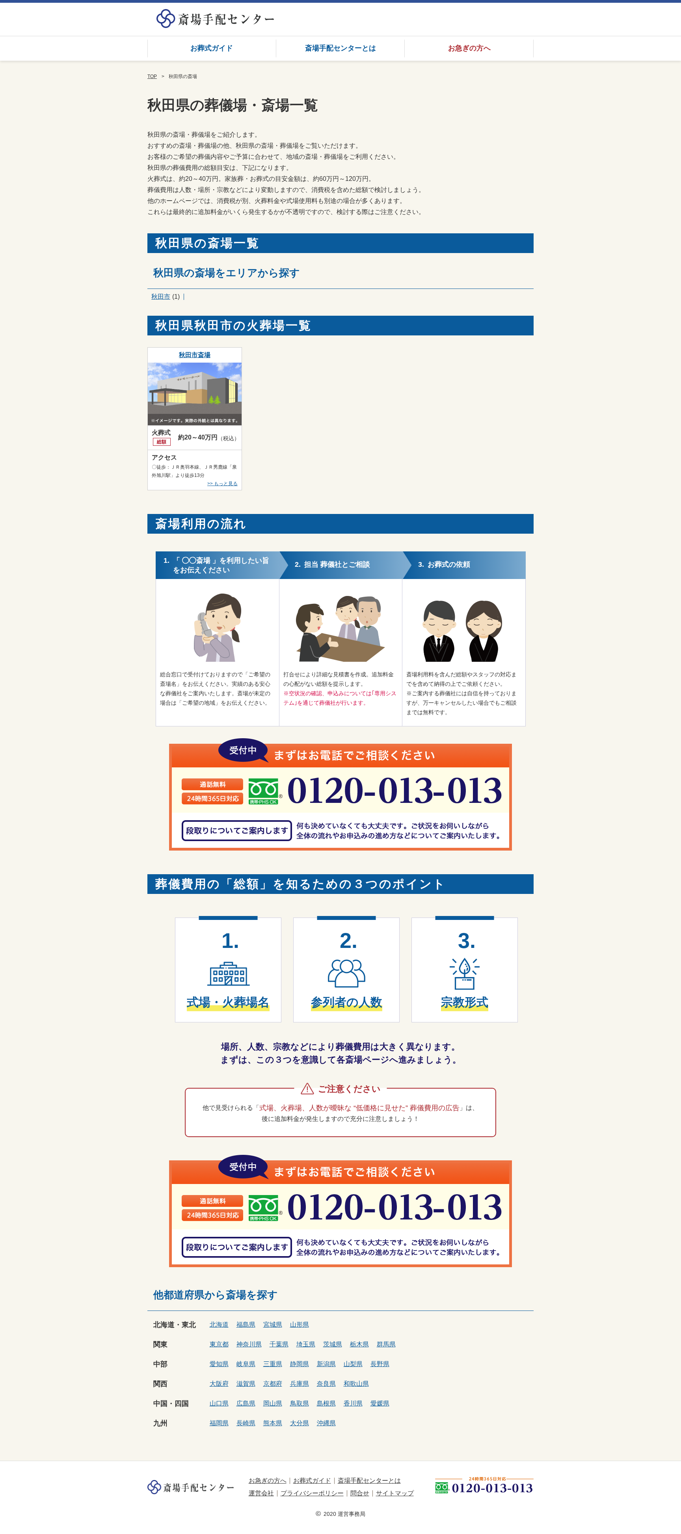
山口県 (219, 1403)
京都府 (272, 1383)
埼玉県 (305, 1344)
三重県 (272, 1364)
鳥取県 (299, 1403)
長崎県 (245, 1423)
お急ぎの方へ (469, 48)
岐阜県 (245, 1364)
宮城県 (272, 1324)
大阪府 (219, 1383)
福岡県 (219, 1423)
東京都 (219, 1344)
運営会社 (261, 1493)
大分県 (299, 1423)
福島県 (245, 1324)
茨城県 (332, 1344)
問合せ (359, 1493)
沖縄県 (326, 1423)
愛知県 (219, 1364)
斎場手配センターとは (340, 48)
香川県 (353, 1403)
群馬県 (386, 1344)
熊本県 (272, 1423)
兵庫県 (299, 1383)
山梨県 (353, 1364)
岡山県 (272, 1403)
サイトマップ (395, 1493)
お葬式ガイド (211, 48)
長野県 (379, 1364)
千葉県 (279, 1344)
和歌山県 (356, 1383)
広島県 (245, 1403)
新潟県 (326, 1364)
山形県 (299, 1324)
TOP (152, 76)
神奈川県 (249, 1344)
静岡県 (299, 1364)
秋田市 (160, 296)
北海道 (219, 1324)
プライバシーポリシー (312, 1493)
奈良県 (326, 1383)
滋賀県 (245, 1383)
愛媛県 (379, 1403)
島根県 (326, 1403)
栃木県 (359, 1344)
